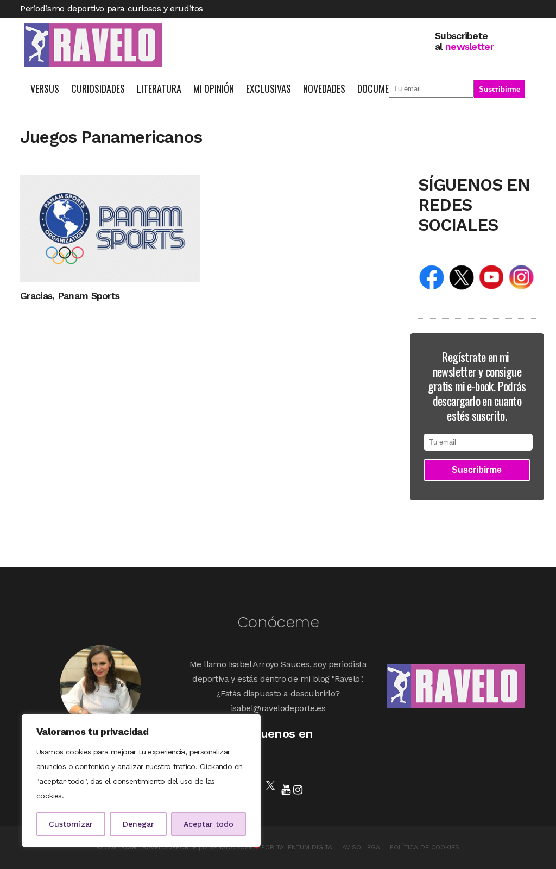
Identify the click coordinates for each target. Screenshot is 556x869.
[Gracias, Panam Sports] (110, 228)
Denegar (138, 824)
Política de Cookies (424, 847)
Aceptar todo (208, 824)
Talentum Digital (306, 847)
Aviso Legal (363, 847)
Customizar (71, 824)
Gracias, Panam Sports (69, 295)
